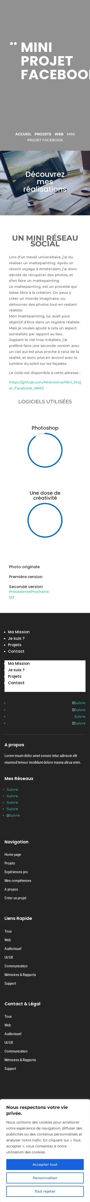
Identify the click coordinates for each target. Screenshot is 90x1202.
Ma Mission (19, 632)
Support (10, 983)
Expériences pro (16, 872)
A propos (11, 889)
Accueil (23, 134)
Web (59, 134)
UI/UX (8, 957)
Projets (42, 134)
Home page (12, 854)
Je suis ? (16, 638)
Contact (16, 651)
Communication (16, 966)
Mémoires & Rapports (20, 975)
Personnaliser (45, 1178)
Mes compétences (17, 880)
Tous (8, 931)
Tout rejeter (45, 1191)
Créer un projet (15, 898)
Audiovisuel (12, 948)
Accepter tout (45, 1164)
